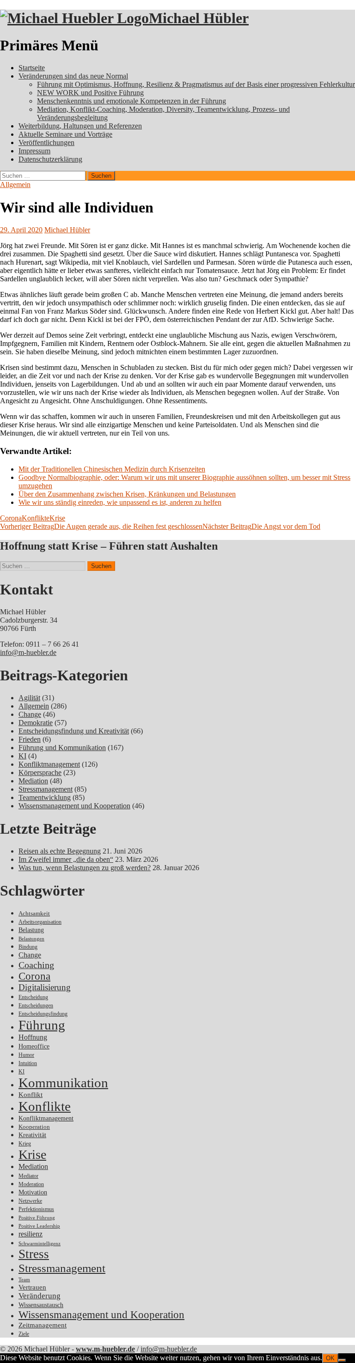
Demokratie (35, 723)
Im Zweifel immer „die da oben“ (65, 859)
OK (330, 1358)
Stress (33, 1254)
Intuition (27, 1063)
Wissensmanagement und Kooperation (74, 806)
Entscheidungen (35, 1006)
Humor (26, 1055)
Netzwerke (30, 1201)
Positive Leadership (39, 1226)
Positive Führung (36, 1217)
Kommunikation (63, 1082)
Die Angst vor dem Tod (261, 526)
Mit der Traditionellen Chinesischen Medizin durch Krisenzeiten (111, 469)
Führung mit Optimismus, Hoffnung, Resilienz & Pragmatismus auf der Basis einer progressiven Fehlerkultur (196, 84)
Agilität (29, 698)
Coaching (36, 965)
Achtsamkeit (34, 913)
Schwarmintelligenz (39, 1243)
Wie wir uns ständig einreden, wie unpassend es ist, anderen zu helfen (119, 502)
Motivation (32, 1192)
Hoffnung (32, 1037)
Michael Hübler (199, 18)
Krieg (24, 1143)
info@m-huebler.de (28, 652)
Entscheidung (33, 997)
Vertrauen (32, 1287)
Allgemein (15, 184)
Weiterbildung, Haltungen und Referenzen (80, 126)
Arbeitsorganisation (39, 922)
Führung (41, 1025)
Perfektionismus (36, 1209)
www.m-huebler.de (105, 1349)
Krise (57, 518)
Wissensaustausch (40, 1305)
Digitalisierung (44, 987)
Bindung (27, 947)
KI (22, 756)
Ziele (23, 1334)
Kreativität (32, 1135)
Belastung (31, 930)
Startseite (31, 68)
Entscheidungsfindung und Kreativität (73, 731)
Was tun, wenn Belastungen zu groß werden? (84, 868)
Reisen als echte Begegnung (59, 851)
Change (29, 714)
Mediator (28, 1176)
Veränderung (39, 1295)
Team (24, 1279)
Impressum (34, 151)
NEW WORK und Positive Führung (90, 93)
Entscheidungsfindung (42, 1014)
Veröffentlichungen (46, 142)
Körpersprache (39, 772)
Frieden (29, 739)
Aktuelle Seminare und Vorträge (65, 134)
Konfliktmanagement (49, 764)
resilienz (30, 1234)
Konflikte (35, 518)
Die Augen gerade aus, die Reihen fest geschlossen (101, 526)
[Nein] (342, 1360)
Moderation (31, 1184)
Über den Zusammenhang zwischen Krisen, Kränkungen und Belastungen (127, 494)
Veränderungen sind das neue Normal (73, 76)
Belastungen (31, 938)
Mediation (33, 781)
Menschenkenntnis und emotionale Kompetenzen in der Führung (131, 101)
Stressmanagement (45, 789)
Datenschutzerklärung (50, 159)
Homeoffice (33, 1046)
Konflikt (30, 1094)
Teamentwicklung (44, 797)
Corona (11, 518)
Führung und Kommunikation (62, 747)
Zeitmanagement (42, 1325)
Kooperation (34, 1126)
